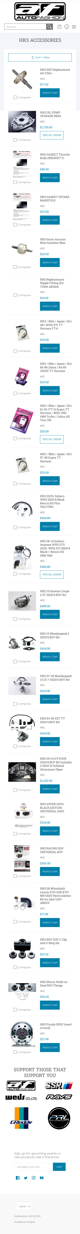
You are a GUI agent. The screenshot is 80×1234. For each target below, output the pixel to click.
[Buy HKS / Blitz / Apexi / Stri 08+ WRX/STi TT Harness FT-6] (22, 333)
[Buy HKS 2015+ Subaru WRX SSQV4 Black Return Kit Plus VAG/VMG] (22, 509)
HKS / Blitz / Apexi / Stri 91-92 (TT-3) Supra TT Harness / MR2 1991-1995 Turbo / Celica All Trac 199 (56, 413)
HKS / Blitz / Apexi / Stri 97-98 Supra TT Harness (56, 457)
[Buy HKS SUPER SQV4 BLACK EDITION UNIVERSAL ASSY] (22, 815)
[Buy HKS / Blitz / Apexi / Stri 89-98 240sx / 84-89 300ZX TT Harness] (22, 375)
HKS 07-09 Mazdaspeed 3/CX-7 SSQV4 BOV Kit (56, 678)
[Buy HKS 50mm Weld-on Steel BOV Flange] (22, 992)
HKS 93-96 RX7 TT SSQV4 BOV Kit (52, 720)
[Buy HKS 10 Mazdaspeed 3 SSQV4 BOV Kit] (22, 643)
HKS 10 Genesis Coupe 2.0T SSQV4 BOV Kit (54, 593)
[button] (59, 27)
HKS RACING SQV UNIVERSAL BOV (52, 850)
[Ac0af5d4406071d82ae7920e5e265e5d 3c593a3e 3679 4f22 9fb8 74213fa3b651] (21, 1097)
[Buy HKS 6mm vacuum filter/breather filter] (22, 249)
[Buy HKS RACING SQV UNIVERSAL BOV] (22, 858)
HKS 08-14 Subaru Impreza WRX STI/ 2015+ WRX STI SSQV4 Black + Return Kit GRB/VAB (55, 548)
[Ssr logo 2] (59, 1085)
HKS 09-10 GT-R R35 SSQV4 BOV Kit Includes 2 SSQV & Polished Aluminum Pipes (56, 764)
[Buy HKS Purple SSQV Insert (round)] (22, 1034)
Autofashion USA (23, 1216)
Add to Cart (49, 92)
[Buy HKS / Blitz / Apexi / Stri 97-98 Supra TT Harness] (22, 466)
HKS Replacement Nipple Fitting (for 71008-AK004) (52, 283)
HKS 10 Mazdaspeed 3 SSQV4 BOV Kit (54, 635)
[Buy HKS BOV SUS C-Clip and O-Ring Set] (22, 949)
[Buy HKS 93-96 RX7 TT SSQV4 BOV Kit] (22, 728)
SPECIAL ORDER (51, 135)
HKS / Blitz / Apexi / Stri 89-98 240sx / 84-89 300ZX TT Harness (56, 367)
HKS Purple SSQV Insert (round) (56, 1026)
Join (59, 1166)
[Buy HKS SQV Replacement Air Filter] (22, 79)
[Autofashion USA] (40, 11)
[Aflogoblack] (21, 1086)
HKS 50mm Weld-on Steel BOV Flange (53, 983)
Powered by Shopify (24, 1222)
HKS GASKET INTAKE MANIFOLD (55, 198)
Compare (24, 97)
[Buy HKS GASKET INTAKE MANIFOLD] (22, 206)
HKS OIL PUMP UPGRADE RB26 (50, 114)
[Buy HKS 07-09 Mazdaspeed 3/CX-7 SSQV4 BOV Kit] (22, 686)
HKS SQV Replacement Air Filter (55, 71)
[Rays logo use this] (59, 1097)
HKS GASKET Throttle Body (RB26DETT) (55, 156)
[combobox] (25, 27)
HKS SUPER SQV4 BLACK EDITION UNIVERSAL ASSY (52, 807)
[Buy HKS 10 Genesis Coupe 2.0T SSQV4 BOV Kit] (22, 601)
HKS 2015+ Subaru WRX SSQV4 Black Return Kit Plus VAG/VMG (52, 501)
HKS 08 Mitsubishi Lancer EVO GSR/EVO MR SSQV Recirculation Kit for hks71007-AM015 (55, 895)
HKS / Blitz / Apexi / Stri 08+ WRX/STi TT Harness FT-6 (56, 324)
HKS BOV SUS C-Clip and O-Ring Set (53, 941)
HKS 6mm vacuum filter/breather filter (53, 241)
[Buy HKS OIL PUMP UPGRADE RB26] (22, 122)
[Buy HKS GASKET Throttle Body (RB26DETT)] (22, 164)
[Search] (49, 27)
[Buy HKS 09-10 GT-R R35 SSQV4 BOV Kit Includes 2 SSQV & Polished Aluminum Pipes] (22, 772)
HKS (42, 79)
